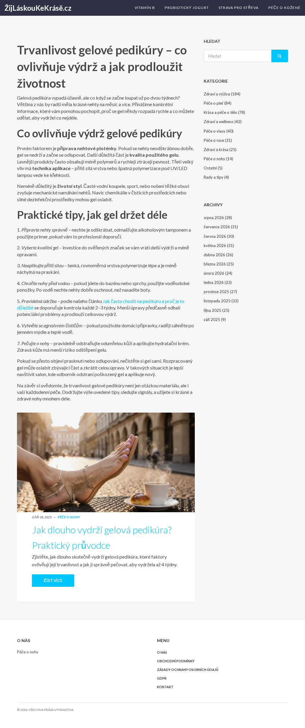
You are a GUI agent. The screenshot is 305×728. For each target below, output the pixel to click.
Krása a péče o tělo (224, 112)
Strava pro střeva (239, 7)
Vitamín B (145, 7)
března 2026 (219, 264)
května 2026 (219, 245)
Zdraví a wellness (223, 121)
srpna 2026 (218, 217)
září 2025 (215, 319)
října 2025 (216, 310)
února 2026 (218, 273)
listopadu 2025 (221, 300)
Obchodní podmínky (175, 661)
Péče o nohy (69, 517)
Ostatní (213, 168)
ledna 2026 (218, 282)
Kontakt (165, 687)
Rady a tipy (216, 177)
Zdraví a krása (220, 149)
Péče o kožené (284, 7)
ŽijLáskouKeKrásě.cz (37, 8)
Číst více (53, 580)
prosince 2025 (220, 291)
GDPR (161, 678)
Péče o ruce (218, 140)
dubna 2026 (218, 254)
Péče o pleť (217, 103)
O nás (162, 652)
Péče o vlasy (219, 131)
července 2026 (221, 226)
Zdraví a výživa (222, 94)
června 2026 (219, 236)
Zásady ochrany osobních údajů (187, 670)
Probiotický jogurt (187, 7)
